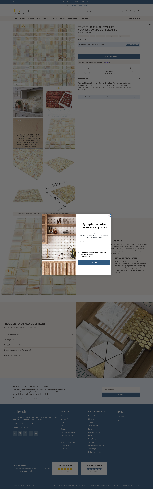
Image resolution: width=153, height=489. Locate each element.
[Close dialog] (109, 215)
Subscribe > (94, 262)
